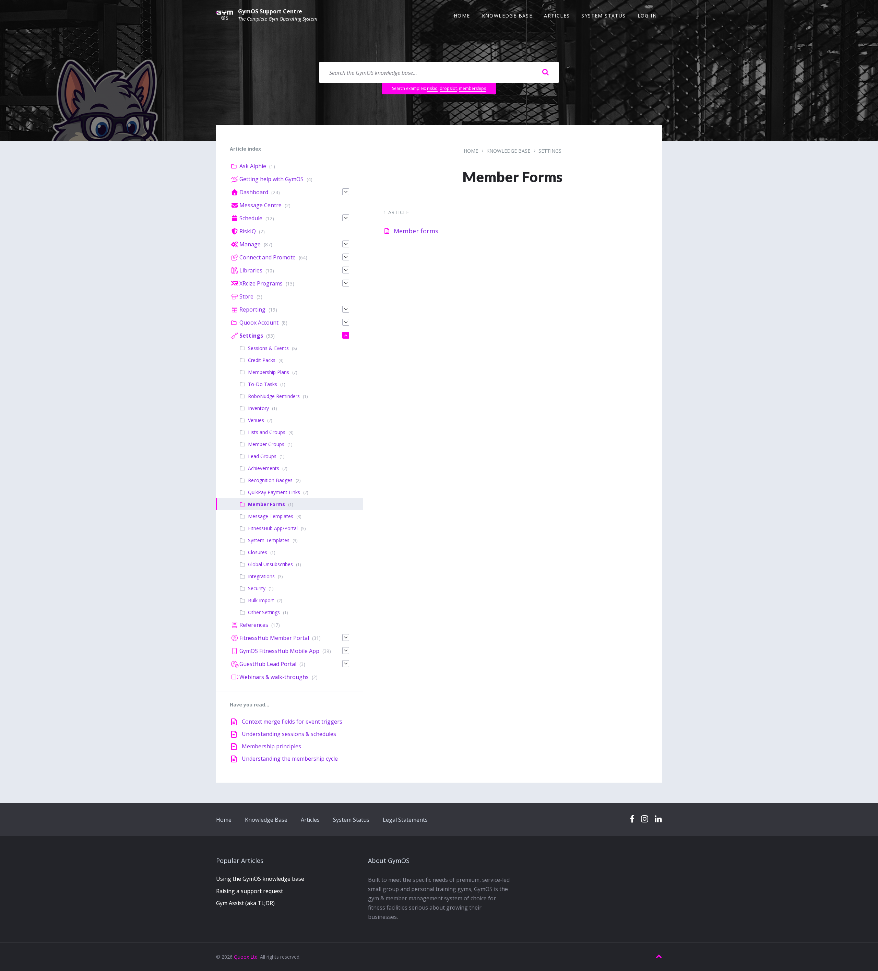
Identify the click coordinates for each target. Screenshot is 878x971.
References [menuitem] (253, 625)
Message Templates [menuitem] (270, 516)
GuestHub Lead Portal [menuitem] (267, 664)
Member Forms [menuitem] (266, 504)
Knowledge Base (508, 151)
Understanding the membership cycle (290, 758)
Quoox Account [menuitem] (258, 322)
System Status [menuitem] (603, 15)
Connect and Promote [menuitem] (267, 257)
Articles (310, 819)
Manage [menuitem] (250, 244)
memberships (472, 88)
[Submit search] (545, 72)
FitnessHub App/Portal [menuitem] (273, 528)
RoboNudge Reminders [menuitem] (274, 396)
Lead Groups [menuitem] (262, 456)
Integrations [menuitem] (261, 576)
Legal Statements (405, 819)
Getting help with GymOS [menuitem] (271, 179)
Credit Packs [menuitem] (261, 360)
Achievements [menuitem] (263, 468)
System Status (351, 819)
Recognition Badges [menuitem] (270, 480)
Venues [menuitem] (256, 420)
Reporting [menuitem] (252, 309)
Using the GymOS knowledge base (260, 878)
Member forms (416, 231)
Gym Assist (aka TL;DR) (245, 903)
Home (471, 151)
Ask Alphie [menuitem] (252, 166)
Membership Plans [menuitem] (268, 372)
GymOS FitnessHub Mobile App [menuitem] (279, 651)
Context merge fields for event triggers (292, 721)
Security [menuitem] (256, 588)
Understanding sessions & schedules (289, 734)
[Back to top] (659, 956)
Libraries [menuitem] (250, 270)
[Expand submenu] (345, 191)
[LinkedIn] (658, 819)
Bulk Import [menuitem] (261, 600)
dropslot (448, 88)
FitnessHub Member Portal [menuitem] (274, 638)
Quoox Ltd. (246, 957)
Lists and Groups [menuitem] (266, 432)
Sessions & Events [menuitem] (268, 348)
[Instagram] (644, 819)
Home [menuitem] (462, 15)
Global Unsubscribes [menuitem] (270, 564)
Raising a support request (249, 891)
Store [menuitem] (246, 296)
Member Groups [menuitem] (266, 444)
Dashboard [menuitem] (253, 192)
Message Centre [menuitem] (260, 205)
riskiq (432, 88)
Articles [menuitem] (557, 15)
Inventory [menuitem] (258, 408)
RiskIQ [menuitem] (247, 231)
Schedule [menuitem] (250, 218)
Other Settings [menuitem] (264, 612)
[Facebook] (632, 819)
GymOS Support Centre (270, 11)
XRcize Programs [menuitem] (261, 283)
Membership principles (271, 746)
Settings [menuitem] (251, 335)
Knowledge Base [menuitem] (507, 15)
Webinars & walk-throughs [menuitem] (274, 677)
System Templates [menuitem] (268, 540)
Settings (549, 151)
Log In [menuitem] (647, 15)
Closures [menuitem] (257, 552)
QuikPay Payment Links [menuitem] (274, 492)
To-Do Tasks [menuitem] (262, 384)
